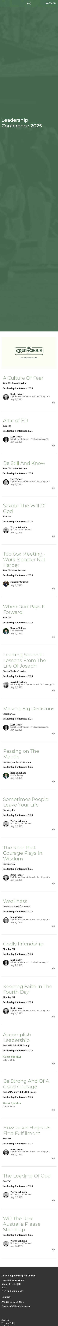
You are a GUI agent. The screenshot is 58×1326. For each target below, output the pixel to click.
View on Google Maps (12, 1290)
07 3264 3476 (17, 1301)
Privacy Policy (8, 1323)
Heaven (5, 1319)
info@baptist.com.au (19, 1306)
